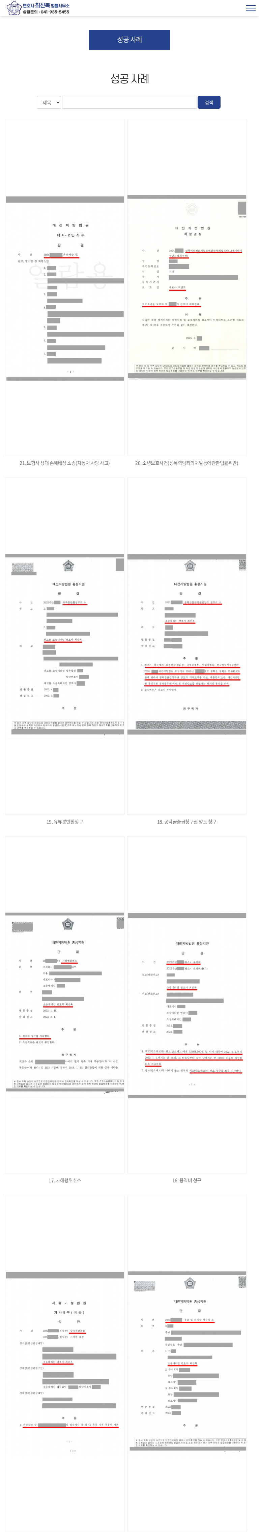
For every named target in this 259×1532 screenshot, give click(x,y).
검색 (209, 102)
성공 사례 (129, 39)
